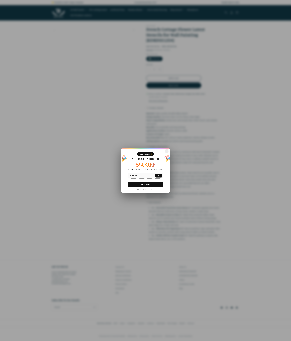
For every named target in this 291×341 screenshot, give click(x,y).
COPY (159, 175)
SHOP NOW (145, 184)
